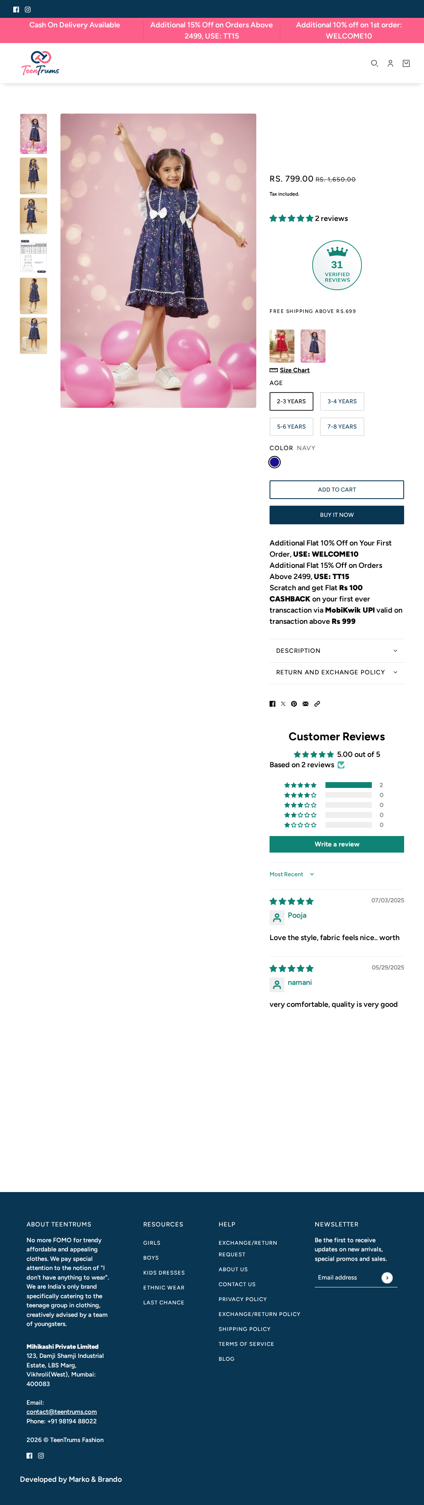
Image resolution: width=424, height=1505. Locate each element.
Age (276, 383)
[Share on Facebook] (272, 703)
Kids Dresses (164, 1273)
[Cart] (406, 63)
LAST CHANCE (164, 1302)
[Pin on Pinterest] (294, 703)
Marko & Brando (95, 1479)
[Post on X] (283, 703)
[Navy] (274, 462)
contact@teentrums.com (61, 1411)
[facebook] (16, 9)
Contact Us (237, 1284)
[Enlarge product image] (158, 261)
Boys (151, 1258)
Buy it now (337, 515)
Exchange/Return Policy (260, 1314)
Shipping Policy (245, 1329)
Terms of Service (247, 1344)
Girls (152, 1243)
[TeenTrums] (40, 63)
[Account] (390, 63)
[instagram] (28, 9)
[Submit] (387, 1277)
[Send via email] (305, 703)
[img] (291, 901)
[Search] (374, 63)
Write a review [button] (337, 844)
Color (293, 448)
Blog (227, 1359)
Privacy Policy (243, 1299)
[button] (292, 218)
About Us (233, 1269)
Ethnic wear (164, 1287)
